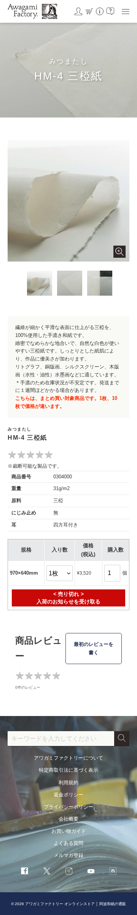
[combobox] (61, 738)
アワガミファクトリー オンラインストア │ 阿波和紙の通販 (75, 904)
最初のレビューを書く (93, 648)
